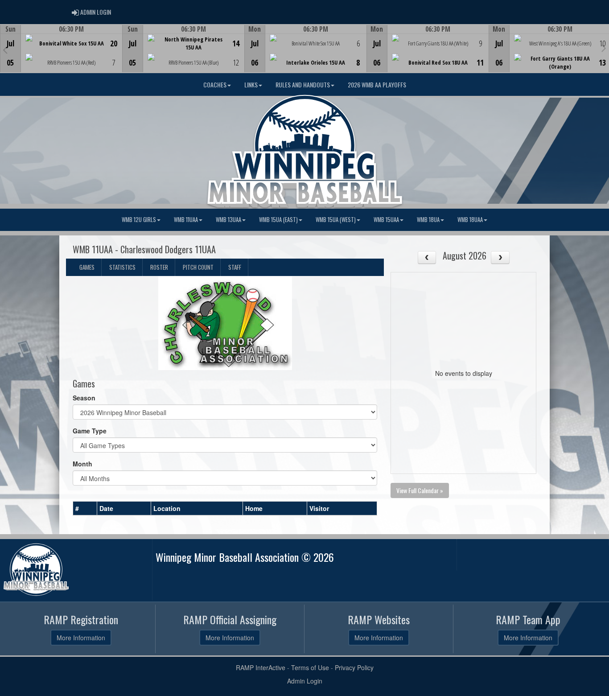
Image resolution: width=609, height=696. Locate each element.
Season (84, 397)
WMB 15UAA (386, 219)
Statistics (122, 267)
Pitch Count (198, 267)
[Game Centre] (61, 55)
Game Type (90, 430)
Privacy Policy (354, 667)
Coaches (214, 84)
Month (82, 463)
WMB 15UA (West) (336, 219)
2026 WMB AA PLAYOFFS (377, 84)
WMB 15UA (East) (278, 219)
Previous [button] (5, 49)
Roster (159, 267)
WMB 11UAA (186, 219)
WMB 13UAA (228, 219)
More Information (81, 637)
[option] (61, 48)
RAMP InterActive (260, 667)
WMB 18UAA (470, 219)
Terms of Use (310, 667)
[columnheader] (85, 509)
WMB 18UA (428, 219)
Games (87, 267)
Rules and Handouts (303, 84)
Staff (234, 267)
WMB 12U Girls (139, 219)
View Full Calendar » (419, 490)
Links (251, 84)
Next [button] (604, 47)
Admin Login (304, 680)
